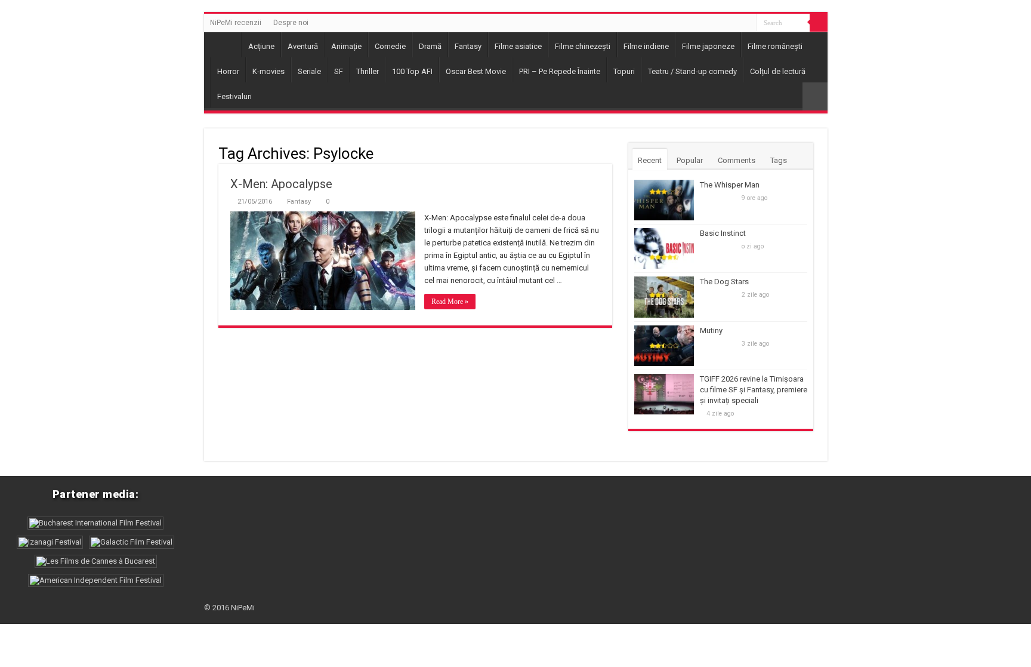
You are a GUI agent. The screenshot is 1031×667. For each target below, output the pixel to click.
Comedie (390, 46)
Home (225, 44)
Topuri (624, 71)
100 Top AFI (412, 71)
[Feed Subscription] (609, 153)
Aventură (303, 46)
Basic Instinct (723, 233)
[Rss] (747, 23)
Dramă (430, 46)
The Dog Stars (724, 281)
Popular (690, 160)
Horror (228, 71)
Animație (346, 46)
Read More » (449, 301)
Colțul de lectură (777, 71)
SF (338, 71)
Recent (650, 160)
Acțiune (261, 46)
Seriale (309, 71)
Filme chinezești (582, 46)
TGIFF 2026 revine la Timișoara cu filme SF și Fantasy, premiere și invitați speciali (753, 389)
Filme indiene (646, 46)
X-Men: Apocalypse (281, 184)
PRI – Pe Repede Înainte (559, 71)
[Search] (819, 23)
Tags (778, 160)
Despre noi (290, 23)
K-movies (268, 71)
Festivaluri (234, 96)
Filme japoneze (708, 46)
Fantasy (468, 46)
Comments (736, 160)
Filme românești (775, 46)
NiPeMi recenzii (235, 23)
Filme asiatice (518, 46)
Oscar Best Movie (476, 71)
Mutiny (711, 330)
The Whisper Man (730, 184)
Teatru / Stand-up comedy (692, 71)
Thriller (367, 71)
